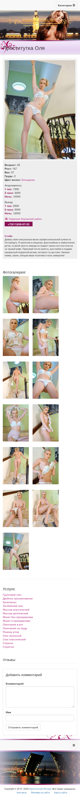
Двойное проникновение (18, 598)
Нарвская (14, 219)
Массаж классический (16, 609)
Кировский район (31, 219)
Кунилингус (10, 602)
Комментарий (15, 683)
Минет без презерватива (18, 617)
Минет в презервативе (16, 620)
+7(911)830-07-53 (18, 224)
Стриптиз (8, 647)
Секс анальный (12, 635)
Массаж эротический (15, 613)
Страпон (8, 643)
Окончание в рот (13, 624)
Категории (65, 5)
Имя (8, 712)
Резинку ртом (11, 632)
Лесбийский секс (13, 606)
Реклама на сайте (40, 792)
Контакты (22, 792)
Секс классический (14, 639)
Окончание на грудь (15, 628)
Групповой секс (12, 594)
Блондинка (28, 180)
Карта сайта (60, 792)
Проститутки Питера (40, 788)
